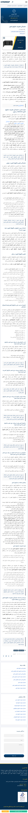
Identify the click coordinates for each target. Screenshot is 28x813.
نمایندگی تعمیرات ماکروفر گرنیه (21, 702)
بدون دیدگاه (22, 33)
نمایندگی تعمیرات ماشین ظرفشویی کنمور (19, 685)
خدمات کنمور (15, 650)
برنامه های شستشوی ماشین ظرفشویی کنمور (18, 671)
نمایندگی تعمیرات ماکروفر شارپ (21, 714)
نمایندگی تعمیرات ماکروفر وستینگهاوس (19, 708)
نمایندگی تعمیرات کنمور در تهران (15, 122)
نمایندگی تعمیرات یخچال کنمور (21, 688)
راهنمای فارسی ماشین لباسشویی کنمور (19, 674)
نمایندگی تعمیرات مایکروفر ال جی (20, 711)
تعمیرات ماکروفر (21, 650)
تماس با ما (5, 811)
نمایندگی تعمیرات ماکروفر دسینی (20, 700)
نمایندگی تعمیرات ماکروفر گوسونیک (20, 705)
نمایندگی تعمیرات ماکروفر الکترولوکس (20, 717)
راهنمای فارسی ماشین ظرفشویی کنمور (19, 679)
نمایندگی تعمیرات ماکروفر (20, 31)
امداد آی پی (25, 5)
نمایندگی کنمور (20, 5)
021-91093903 (20, 786)
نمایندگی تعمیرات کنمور (22, 682)
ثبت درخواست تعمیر (18, 811)
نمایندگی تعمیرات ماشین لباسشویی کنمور (19, 676)
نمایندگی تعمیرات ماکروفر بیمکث (20, 719)
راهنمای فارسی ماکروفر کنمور (21, 668)
